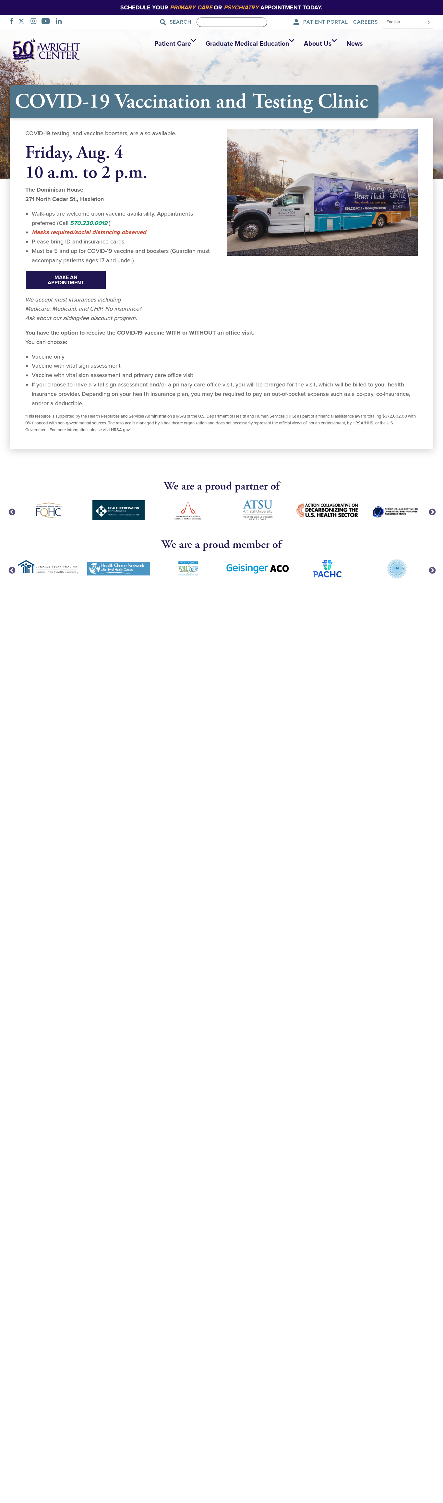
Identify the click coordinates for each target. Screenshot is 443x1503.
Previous (11, 511)
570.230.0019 (88, 223)
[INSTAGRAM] (35, 22)
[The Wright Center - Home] (47, 50)
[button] (173, 44)
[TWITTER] (23, 22)
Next (431, 511)
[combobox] (408, 23)
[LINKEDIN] (60, 22)
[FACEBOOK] (13, 22)
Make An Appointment (66, 280)
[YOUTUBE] (47, 22)
